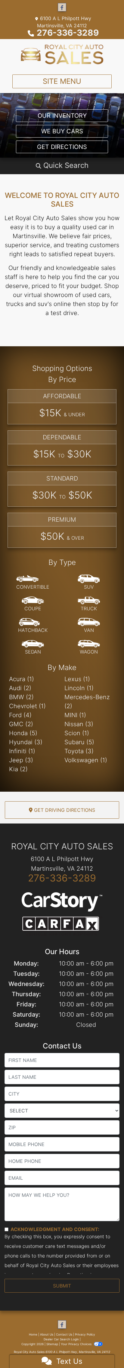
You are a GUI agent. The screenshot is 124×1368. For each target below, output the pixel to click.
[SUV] (89, 582)
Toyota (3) (79, 751)
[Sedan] (33, 647)
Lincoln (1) (79, 688)
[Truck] (89, 604)
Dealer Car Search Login (61, 1339)
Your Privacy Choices (76, 1344)
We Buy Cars (62, 131)
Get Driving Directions (64, 810)
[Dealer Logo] (62, 54)
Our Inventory (62, 115)
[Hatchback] (33, 625)
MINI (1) (75, 715)
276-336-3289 (68, 33)
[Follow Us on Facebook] (62, 7)
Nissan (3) (78, 724)
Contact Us (64, 1334)
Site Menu (62, 81)
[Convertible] (32, 582)
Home (33, 1334)
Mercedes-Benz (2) (87, 701)
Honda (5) (23, 733)
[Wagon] (89, 647)
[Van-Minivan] (89, 625)
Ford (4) (20, 715)
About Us (46, 1334)
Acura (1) (21, 679)
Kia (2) (18, 769)
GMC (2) (21, 724)
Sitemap (52, 1344)
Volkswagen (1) (85, 760)
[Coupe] (33, 604)
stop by (98, 304)
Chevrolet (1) (27, 706)
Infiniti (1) (22, 751)
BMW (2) (21, 697)
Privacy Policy (85, 1334)
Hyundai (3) (25, 742)
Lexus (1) (77, 679)
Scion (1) (76, 733)
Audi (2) (20, 688)
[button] (62, 165)
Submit (62, 1286)
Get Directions (62, 146)
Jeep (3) (21, 760)
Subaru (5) (79, 742)
